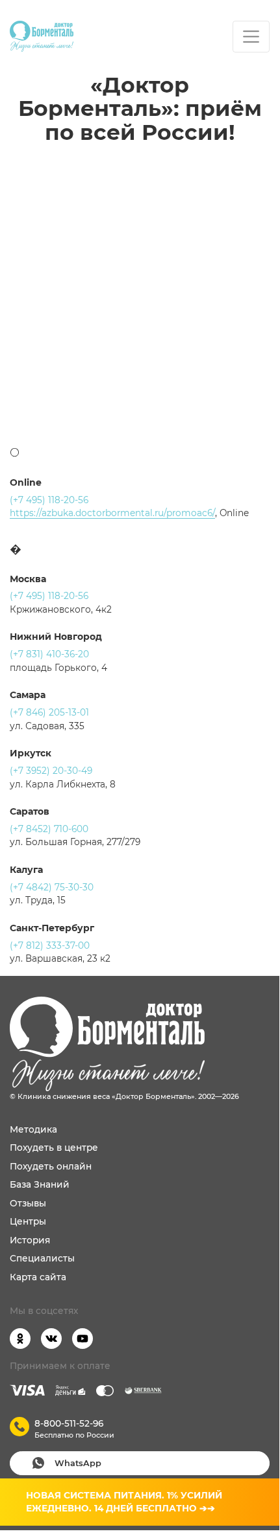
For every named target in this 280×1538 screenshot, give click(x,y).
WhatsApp (78, 1463)
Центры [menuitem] (28, 1221)
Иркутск (30, 753)
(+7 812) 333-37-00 (50, 945)
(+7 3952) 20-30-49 (51, 770)
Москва (28, 579)
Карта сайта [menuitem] (38, 1277)
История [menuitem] (30, 1240)
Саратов (29, 811)
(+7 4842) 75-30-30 (52, 887)
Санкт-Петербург (52, 928)
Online (26, 482)
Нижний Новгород (56, 636)
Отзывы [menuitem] (28, 1203)
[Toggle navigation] (251, 36)
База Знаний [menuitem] (40, 1184)
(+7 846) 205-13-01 (49, 712)
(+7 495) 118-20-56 (49, 500)
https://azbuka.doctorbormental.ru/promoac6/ (112, 513)
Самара (27, 695)
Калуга (26, 870)
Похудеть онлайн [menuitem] (51, 1166)
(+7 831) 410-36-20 (49, 654)
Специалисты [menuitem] (42, 1258)
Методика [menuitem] (33, 1129)
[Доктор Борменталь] (41, 36)
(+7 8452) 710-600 (49, 829)
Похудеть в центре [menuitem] (54, 1147)
